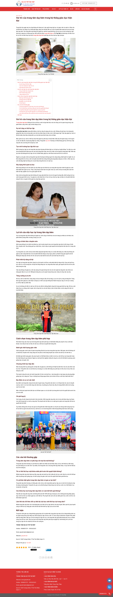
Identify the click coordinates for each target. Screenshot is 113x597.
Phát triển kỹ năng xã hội (24, 92)
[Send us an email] (68, 3)
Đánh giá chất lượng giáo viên (26, 97)
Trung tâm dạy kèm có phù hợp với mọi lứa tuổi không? (31, 106)
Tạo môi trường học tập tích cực (26, 85)
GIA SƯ (54, 9)
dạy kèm (48, 140)
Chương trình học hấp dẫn (25, 99)
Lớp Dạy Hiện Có (63, 9)
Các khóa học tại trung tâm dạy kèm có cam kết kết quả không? (33, 111)
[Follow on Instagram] (64, 3)
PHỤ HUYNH (46, 9)
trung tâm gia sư (49, 33)
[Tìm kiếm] (95, 9)
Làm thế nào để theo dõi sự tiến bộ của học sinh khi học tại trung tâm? (35, 113)
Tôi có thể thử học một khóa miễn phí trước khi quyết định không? (34, 108)
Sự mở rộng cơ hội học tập (25, 84)
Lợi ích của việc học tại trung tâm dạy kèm (28, 89)
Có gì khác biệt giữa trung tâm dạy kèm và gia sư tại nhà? (32, 109)
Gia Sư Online (85, 9)
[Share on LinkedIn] (51, 557)
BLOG (71, 9)
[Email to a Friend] (46, 557)
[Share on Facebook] (40, 557)
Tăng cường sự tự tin (24, 94)
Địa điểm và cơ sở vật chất (25, 101)
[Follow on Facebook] (62, 3)
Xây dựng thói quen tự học (25, 87)
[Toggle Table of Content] (49, 80)
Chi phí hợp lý (22, 103)
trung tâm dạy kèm (38, 35)
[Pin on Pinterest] (48, 557)
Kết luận (20, 115)
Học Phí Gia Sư (36, 9)
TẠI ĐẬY (28, 542)
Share (49, 549)
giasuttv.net (24, 535)
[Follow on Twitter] (66, 3)
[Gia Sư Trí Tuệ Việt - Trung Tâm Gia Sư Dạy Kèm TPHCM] (25, 3)
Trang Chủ (26, 9)
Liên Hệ (77, 9)
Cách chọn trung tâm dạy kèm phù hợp (27, 96)
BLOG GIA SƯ (19, 15)
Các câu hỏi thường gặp (24, 104)
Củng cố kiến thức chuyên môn (26, 91)
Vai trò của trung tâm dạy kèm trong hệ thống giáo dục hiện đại (34, 82)
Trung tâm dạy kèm (21, 122)
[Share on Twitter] (43, 557)
